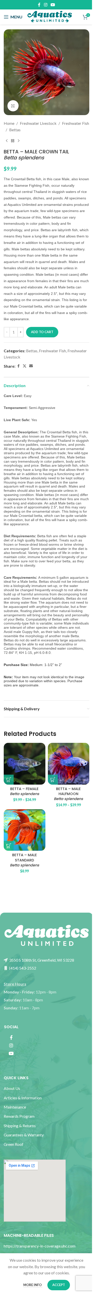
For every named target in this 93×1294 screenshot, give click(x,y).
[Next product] (19, 141)
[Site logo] (49, 16)
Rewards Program (19, 1116)
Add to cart (42, 332)
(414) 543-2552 (22, 968)
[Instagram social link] (45, 4)
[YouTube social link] (53, 4)
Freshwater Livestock (38, 123)
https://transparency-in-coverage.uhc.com (39, 1246)
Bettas (15, 129)
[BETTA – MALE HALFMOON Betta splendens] (69, 764)
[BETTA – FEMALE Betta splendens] (24, 764)
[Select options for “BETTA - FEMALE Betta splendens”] (9, 780)
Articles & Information (23, 1097)
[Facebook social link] (39, 4)
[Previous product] (7, 141)
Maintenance (15, 1107)
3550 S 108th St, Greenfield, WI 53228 (41, 960)
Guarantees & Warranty (24, 1134)
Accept (58, 1285)
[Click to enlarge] (13, 105)
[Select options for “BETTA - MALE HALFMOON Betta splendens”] (53, 780)
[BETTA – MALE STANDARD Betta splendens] (24, 830)
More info (32, 1285)
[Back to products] (13, 141)
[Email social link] (31, 366)
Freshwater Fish (75, 123)
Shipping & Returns (20, 1125)
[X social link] (24, 366)
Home (9, 123)
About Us (12, 1088)
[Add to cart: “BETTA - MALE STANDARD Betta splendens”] (9, 846)
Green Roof (13, 1144)
